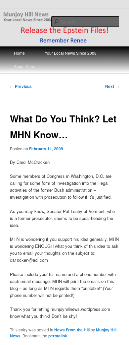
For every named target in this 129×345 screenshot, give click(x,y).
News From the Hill (72, 330)
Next (112, 86)
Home (19, 53)
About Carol (24, 66)
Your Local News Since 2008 (71, 53)
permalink (57, 336)
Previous (21, 86)
